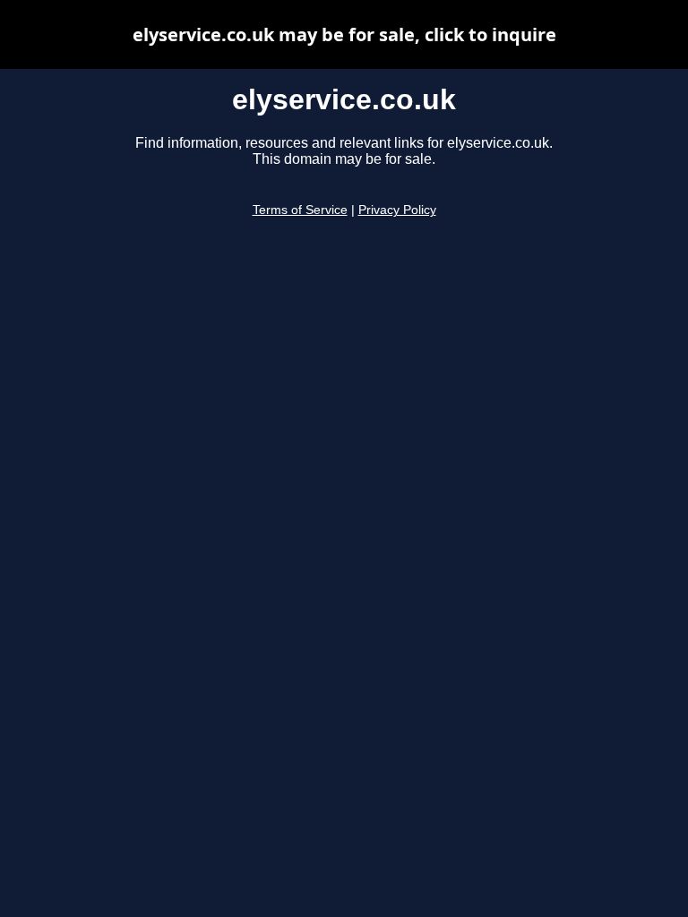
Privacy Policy (397, 210)
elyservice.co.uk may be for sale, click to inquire (344, 34)
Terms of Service (300, 210)
